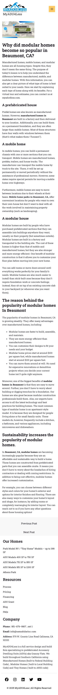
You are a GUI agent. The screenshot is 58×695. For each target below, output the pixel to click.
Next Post (29, 532)
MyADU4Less (12, 14)
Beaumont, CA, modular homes (21, 452)
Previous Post (29, 523)
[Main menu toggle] (52, 9)
